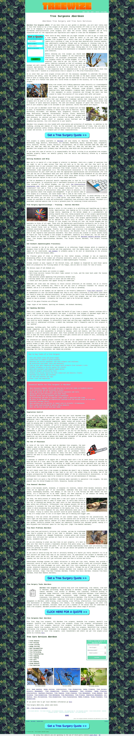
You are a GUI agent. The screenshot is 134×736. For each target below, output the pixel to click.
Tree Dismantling (74, 689)
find (32, 621)
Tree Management (84, 693)
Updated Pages (40, 721)
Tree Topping (59, 693)
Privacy (106, 721)
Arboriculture (61, 689)
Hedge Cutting (49, 689)
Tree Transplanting (70, 697)
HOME (83, 11)
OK (99, 735)
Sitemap (27, 721)
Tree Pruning (80, 695)
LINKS (87, 11)
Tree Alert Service (95, 290)
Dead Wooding (37, 689)
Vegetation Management (94, 695)
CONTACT (97, 11)
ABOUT (92, 11)
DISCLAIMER (104, 11)
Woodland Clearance (46, 693)
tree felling (88, 597)
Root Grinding (86, 691)
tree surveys (59, 591)
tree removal (94, 588)
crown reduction (101, 593)
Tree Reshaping (54, 695)
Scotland (54, 605)
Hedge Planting (100, 691)
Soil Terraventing (40, 697)
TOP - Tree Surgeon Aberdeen (37, 708)
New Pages (33, 721)
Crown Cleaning (71, 693)
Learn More (93, 735)
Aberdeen (60, 141)
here (60, 195)
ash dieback (53, 251)
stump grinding (88, 589)
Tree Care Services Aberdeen (42, 637)
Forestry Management (35, 691)
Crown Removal (97, 693)
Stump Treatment (97, 697)
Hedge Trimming (89, 689)
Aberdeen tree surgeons (48, 588)
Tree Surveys (102, 689)
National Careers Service (90, 236)
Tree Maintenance (67, 695)
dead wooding (93, 595)
